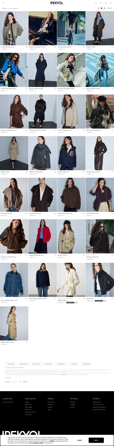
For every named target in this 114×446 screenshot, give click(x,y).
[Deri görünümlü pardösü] (71, 28)
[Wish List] (101, 3)
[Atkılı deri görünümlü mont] (100, 112)
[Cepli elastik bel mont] (100, 195)
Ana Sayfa (7, 381)
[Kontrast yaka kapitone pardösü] (43, 280)
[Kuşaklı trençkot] (100, 28)
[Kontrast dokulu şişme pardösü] (43, 112)
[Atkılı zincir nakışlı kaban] (43, 153)
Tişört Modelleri (86, 364)
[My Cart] (106, 3)
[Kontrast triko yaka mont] (71, 112)
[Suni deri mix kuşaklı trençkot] (71, 70)
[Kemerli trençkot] (71, 236)
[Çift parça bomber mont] (14, 28)
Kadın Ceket (74, 364)
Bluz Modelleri (61, 364)
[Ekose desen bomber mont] (71, 195)
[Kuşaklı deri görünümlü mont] (43, 28)
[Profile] (111, 3)
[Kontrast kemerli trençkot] (43, 70)
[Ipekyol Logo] (57, 3)
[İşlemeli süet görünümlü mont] (14, 112)
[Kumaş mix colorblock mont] (14, 236)
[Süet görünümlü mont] (14, 195)
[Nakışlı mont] (100, 280)
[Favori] (27, 47)
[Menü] (3, 3)
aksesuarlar (63, 374)
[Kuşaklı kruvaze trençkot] (14, 323)
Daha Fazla (8, 377)
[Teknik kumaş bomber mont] (14, 70)
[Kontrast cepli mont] (71, 153)
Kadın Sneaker (48, 364)
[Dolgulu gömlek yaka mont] (43, 236)
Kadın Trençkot (36, 364)
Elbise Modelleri (24, 364)
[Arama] (96, 3)
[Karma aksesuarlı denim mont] (14, 280)
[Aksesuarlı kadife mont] (100, 236)
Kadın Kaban (11, 364)
